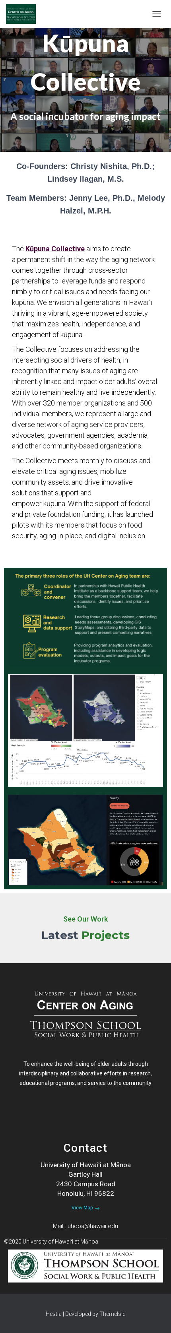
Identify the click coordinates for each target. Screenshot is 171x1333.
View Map (82, 1208)
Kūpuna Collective (55, 248)
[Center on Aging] (24, 14)
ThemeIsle (112, 1314)
